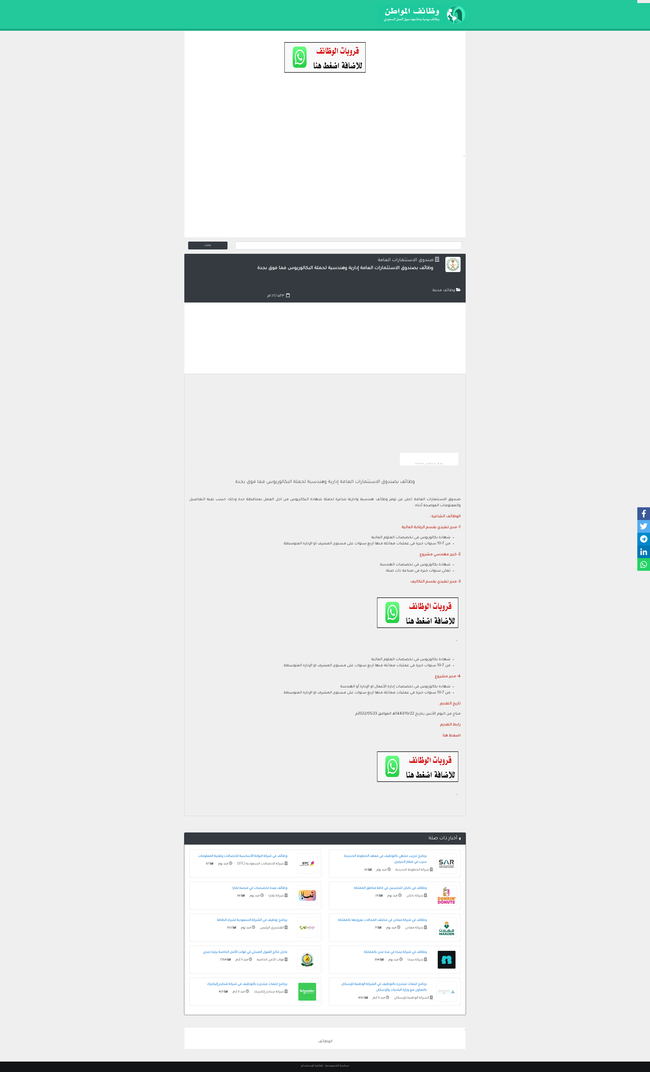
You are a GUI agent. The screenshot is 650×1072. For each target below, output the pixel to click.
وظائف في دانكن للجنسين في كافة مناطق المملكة (390, 888)
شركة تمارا (276, 896)
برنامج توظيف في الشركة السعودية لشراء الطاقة (252, 920)
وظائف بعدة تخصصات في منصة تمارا (259, 888)
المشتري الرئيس (271, 928)
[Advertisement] (325, 118)
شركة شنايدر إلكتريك (268, 992)
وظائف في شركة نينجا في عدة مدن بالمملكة (395, 952)
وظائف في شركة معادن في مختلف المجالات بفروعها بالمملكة (382, 920)
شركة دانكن (414, 896)
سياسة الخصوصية (337, 1065)
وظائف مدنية (444, 291)
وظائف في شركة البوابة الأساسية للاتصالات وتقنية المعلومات (242, 856)
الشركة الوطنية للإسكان (411, 998)
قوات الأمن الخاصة (270, 960)
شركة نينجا (415, 960)
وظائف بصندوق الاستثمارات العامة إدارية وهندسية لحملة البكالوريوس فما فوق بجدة (325, 482)
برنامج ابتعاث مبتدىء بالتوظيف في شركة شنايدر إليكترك (247, 984)
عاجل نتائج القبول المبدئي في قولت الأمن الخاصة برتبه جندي (245, 952)
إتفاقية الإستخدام (312, 1065)
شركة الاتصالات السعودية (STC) (260, 864)
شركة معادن (413, 928)
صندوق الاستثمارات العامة (406, 260)
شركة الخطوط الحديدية (412, 870)
